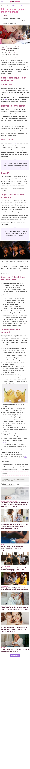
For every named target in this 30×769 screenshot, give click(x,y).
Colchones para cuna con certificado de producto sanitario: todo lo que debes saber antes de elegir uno (15, 504)
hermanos (9, 419)
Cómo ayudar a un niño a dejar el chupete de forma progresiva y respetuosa (12, 548)
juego (5, 99)
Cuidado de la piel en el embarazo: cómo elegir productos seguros (15, 650)
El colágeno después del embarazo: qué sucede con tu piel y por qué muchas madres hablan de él (14, 629)
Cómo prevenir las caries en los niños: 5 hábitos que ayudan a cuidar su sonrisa (14, 608)
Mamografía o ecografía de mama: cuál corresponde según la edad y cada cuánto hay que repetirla (14, 526)
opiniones (14, 143)
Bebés (2, 544)
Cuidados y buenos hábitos (8, 606)
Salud (2, 522)
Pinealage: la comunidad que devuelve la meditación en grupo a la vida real (15, 569)
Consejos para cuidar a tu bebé (9, 501)
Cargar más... (15, 655)
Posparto (3, 626)
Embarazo (3, 647)
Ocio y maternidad (5, 566)
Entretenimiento (4, 5)
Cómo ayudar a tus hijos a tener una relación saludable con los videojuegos (14, 588)
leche (4, 442)
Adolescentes (4, 586)
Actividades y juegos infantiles (16, 5)
